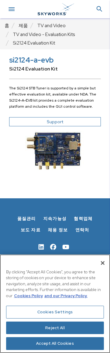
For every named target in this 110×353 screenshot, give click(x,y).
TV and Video (51, 26)
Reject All (54, 327)
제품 (23, 26)
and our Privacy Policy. (65, 295)
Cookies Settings (55, 312)
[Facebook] (53, 246)
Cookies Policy (28, 295)
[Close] (102, 263)
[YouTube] (65, 246)
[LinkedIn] (41, 246)
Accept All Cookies (55, 343)
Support (55, 121)
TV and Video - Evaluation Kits (44, 34)
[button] (99, 9)
